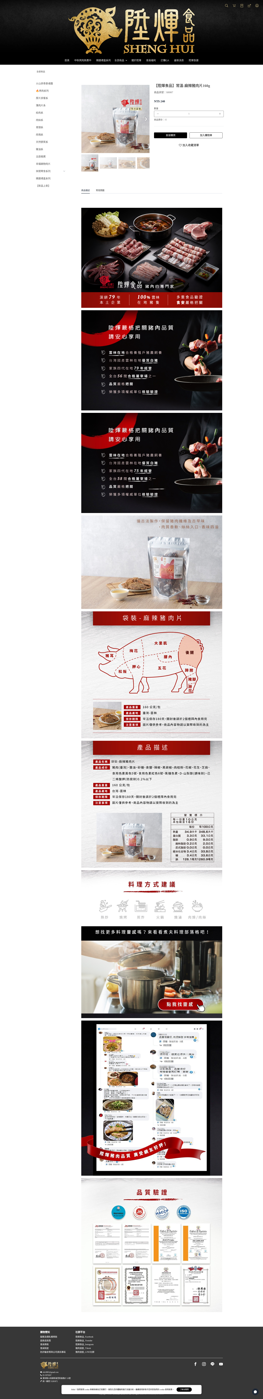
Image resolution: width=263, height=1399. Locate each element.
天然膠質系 (42, 142)
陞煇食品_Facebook (84, 1337)
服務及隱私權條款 (48, 1337)
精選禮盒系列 (43, 178)
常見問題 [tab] (100, 190)
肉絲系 (39, 120)
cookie (87, 1389)
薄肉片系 (41, 105)
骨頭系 (39, 127)
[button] (146, 119)
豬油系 (39, 149)
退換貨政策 (45, 1340)
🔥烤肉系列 (42, 91)
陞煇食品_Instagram (84, 1344)
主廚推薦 (41, 156)
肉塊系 (39, 134)
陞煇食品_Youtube (83, 1340)
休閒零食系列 (43, 171)
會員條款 (44, 1344)
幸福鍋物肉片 (43, 164)
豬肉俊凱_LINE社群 (84, 1352)
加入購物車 (206, 135)
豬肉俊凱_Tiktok (83, 1348)
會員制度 (44, 1348)
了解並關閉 (184, 1389)
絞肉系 (39, 112)
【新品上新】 (43, 186)
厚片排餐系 (42, 98)
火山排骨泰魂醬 (44, 83)
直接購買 (170, 135)
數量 (156, 108)
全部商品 (41, 71)
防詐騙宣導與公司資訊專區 (53, 1352)
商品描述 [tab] (85, 190)
